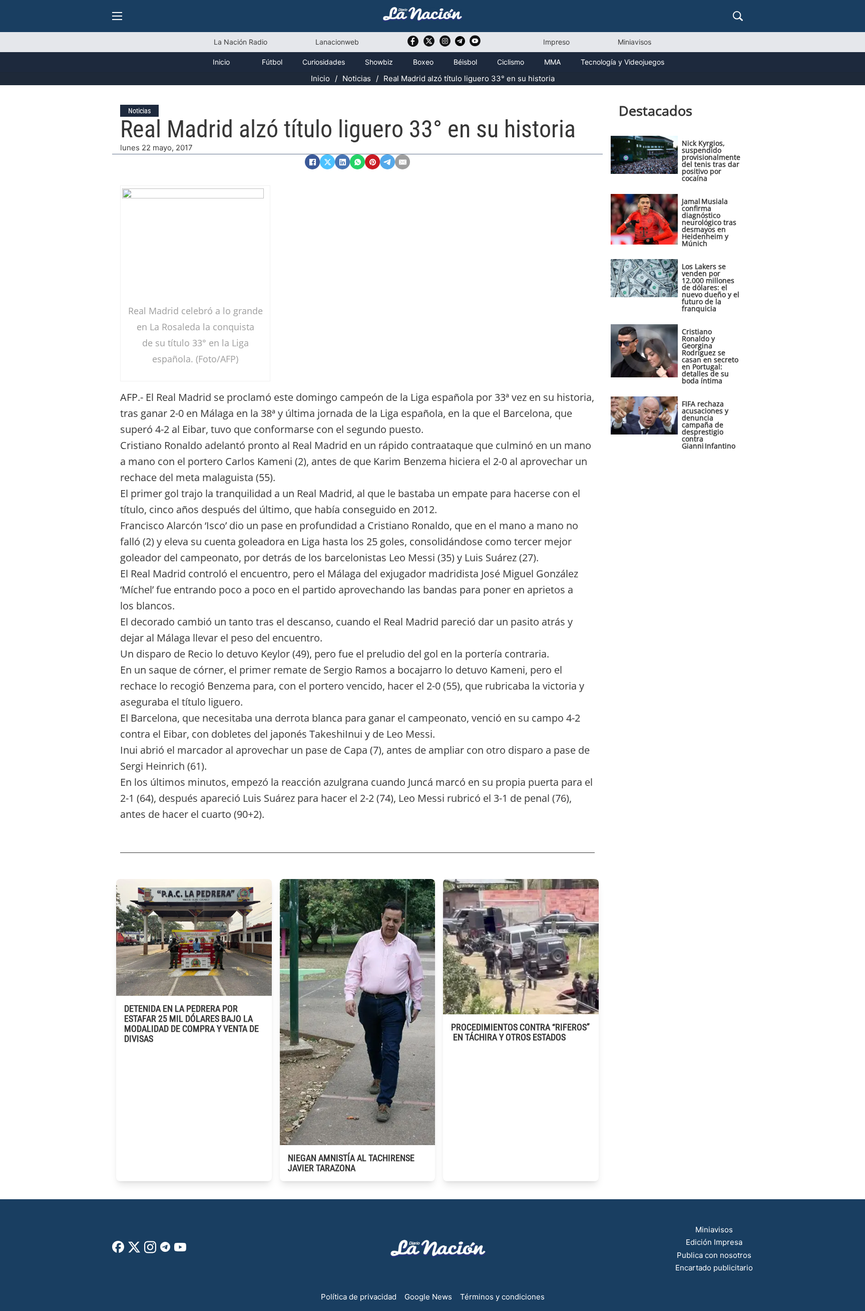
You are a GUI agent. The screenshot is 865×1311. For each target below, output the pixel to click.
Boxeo (423, 62)
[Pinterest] (372, 161)
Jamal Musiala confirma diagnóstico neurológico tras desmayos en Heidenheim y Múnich (709, 222)
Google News (428, 1296)
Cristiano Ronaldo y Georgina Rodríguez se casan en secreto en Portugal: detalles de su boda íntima (710, 356)
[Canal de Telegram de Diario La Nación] (460, 44)
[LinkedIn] (342, 161)
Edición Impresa (714, 1242)
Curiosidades (323, 62)
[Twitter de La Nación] (429, 44)
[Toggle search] (738, 16)
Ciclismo (510, 62)
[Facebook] (312, 161)
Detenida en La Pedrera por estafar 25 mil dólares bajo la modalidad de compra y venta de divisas (191, 1023)
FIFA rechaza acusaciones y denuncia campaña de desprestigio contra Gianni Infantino (708, 425)
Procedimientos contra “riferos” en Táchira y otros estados (520, 1032)
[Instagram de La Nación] (445, 44)
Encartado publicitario (714, 1267)
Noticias (356, 78)
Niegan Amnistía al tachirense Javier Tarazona (351, 1163)
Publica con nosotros (714, 1255)
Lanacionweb (337, 42)
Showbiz (379, 62)
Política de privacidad (358, 1296)
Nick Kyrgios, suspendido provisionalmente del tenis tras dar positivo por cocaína (711, 160)
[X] (327, 161)
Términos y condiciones (502, 1296)
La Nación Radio (240, 42)
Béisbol (465, 62)
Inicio (221, 62)
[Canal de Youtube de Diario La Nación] (475, 44)
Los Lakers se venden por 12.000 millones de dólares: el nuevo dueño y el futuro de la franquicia (710, 287)
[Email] (402, 161)
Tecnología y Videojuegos (622, 62)
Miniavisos (634, 42)
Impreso (556, 42)
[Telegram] (387, 161)
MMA (552, 62)
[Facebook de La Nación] (118, 1250)
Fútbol (272, 62)
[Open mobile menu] (117, 16)
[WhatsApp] (357, 161)
